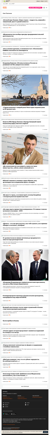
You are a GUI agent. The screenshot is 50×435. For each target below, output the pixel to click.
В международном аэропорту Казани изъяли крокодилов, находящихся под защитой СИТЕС (23, 296)
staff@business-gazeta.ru (37, 397)
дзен (28, 404)
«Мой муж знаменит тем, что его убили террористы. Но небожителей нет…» (21, 360)
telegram (6, 404)
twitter (28, 402)
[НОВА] (35, 7)
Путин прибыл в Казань (11, 321)
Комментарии (7, 27)
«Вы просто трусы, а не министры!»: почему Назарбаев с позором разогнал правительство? (22, 196)
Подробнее (20, 432)
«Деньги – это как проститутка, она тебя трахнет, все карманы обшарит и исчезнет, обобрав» (25, 224)
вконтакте (6, 402)
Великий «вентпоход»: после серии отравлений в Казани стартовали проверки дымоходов (23, 308)
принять (45, 431)
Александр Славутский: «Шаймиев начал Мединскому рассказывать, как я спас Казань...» (21, 374)
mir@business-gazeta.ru (22, 398)
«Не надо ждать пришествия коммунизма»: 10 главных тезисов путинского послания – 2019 (25, 210)
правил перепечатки (15, 428)
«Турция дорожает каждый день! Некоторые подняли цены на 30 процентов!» (24, 108)
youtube (6, 406)
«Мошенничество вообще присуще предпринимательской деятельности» (23, 35)
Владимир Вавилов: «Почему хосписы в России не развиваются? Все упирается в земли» (20, 64)
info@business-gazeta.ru (7, 398)
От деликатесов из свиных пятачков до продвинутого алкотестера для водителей (22, 239)
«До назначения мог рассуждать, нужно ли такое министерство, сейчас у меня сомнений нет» (20, 167)
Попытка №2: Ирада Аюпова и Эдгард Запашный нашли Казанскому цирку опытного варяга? (22, 122)
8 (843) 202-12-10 (6, 397)
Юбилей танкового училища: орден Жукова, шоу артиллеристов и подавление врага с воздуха (20, 181)
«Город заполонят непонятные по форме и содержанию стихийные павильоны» (22, 346)
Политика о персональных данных (9, 424)
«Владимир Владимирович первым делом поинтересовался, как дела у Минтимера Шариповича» (24, 283)
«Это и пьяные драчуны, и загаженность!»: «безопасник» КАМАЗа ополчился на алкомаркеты (23, 49)
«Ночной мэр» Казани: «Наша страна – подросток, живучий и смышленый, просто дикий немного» (24, 21)
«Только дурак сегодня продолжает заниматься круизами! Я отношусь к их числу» (23, 331)
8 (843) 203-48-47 (21, 397)
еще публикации (25, 386)
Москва (10, 3)
